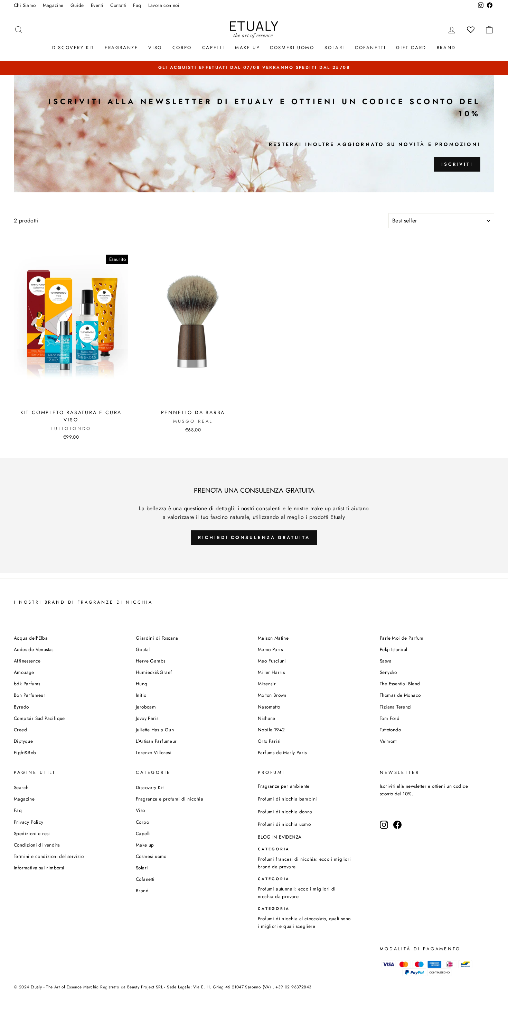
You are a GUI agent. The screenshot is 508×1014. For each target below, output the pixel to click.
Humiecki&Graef (154, 672)
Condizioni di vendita (37, 844)
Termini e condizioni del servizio (49, 856)
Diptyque (23, 741)
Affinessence (27, 660)
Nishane (266, 718)
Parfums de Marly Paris (282, 752)
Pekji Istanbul (393, 649)
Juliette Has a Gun (155, 729)
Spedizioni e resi (32, 833)
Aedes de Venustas (34, 649)
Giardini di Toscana (157, 637)
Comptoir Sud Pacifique (39, 718)
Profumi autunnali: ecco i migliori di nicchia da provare (297, 892)
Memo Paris (270, 649)
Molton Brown (272, 695)
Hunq (142, 683)
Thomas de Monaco (400, 695)
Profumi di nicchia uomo (284, 824)
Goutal (143, 649)
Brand (446, 47)
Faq (137, 5)
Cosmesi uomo (151, 856)
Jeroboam (146, 706)
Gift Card (411, 47)
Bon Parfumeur (29, 695)
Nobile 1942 (271, 729)
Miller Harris (271, 672)
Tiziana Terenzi (396, 706)
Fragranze (121, 47)
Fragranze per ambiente (284, 786)
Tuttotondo (390, 729)
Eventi (97, 5)
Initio (141, 695)
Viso (155, 47)
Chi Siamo (25, 5)
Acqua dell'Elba (31, 637)
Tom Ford (389, 718)
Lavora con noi (164, 5)
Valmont (388, 741)
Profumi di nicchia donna (285, 811)
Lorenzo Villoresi (153, 752)
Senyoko (388, 672)
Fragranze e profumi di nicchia (169, 798)
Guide (77, 5)
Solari (334, 47)
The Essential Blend (400, 683)
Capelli (213, 47)
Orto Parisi (269, 741)
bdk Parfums (27, 683)
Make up (247, 47)
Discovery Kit (73, 47)
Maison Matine (273, 637)
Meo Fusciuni (272, 660)
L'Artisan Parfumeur (156, 741)
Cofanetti (370, 47)
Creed (20, 729)
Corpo (182, 47)
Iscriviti (457, 164)
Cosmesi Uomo (292, 47)
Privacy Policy (29, 822)
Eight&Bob (25, 752)
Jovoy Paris (147, 718)
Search (21, 787)
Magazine (53, 5)
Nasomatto (269, 706)
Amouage (24, 672)
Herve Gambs (150, 660)
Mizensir (267, 683)
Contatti (118, 5)
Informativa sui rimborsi (39, 867)
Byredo (21, 706)
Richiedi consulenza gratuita (254, 537)
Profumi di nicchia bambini (287, 798)
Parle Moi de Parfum (402, 637)
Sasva (386, 660)
